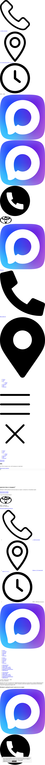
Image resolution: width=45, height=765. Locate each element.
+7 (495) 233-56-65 (3, 30)
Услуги (3, 379)
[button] (22, 418)
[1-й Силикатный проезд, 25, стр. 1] (15, 61)
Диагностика (5, 666)
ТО (3, 381)
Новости (4, 384)
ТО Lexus (4, 652)
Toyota (6, 382)
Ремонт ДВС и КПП (6, 667)
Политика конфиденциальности (6, 508)
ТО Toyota (4, 651)
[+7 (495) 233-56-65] (15, 29)
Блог (3, 385)
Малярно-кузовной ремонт (7, 669)
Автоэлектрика (5, 665)
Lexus (6, 383)
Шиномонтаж (5, 670)
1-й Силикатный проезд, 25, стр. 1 (7, 62)
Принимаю (14, 761)
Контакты (4, 386)
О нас (3, 380)
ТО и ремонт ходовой (6, 668)
